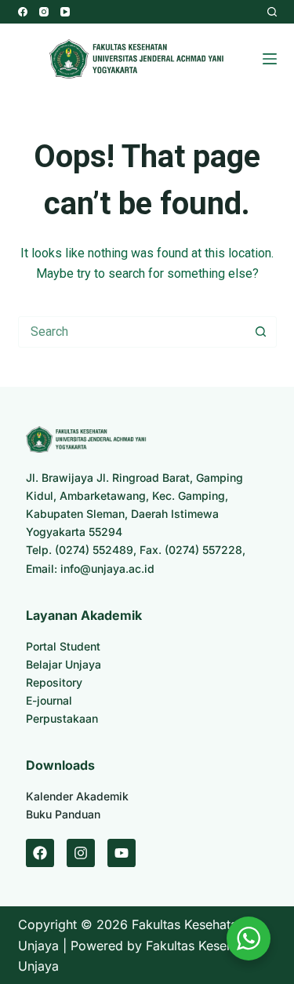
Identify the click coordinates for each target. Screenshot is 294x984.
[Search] (272, 11)
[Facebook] (22, 11)
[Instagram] (44, 11)
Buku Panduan (63, 814)
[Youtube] (121, 853)
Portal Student (63, 646)
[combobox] (132, 332)
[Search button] (261, 332)
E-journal (49, 700)
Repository (54, 682)
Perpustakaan (62, 718)
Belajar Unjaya (63, 664)
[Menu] (270, 59)
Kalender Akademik (77, 796)
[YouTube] (65, 11)
